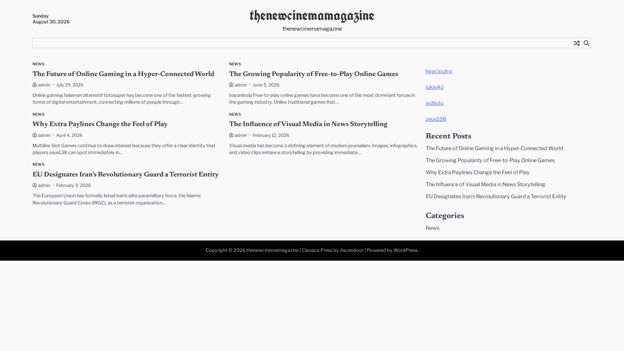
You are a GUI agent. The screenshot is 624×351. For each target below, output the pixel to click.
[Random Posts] (576, 43)
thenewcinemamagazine (312, 15)
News (38, 64)
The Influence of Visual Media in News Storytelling (308, 124)
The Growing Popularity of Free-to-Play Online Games (313, 74)
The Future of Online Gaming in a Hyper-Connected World (123, 74)
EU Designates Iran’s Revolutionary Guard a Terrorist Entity (125, 175)
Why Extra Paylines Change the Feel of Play (100, 124)
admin (44, 84)
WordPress (406, 250)
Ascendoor (352, 250)
